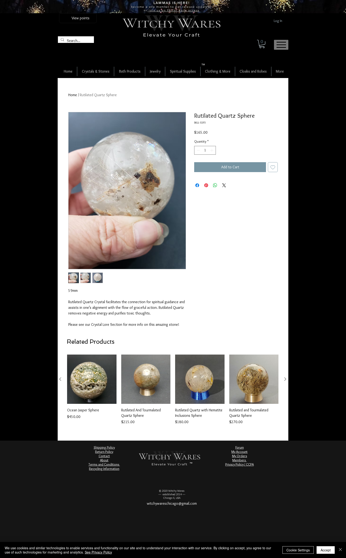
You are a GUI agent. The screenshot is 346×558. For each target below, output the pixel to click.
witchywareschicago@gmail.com (172, 503)
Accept (326, 550)
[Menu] (281, 45)
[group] (172, 389)
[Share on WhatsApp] (215, 197)
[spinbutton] (205, 162)
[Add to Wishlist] (273, 179)
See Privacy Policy (98, 552)
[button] (262, 44)
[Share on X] (224, 197)
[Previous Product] (60, 379)
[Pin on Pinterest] (206, 197)
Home (72, 95)
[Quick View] (92, 379)
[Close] (340, 550)
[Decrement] (198, 162)
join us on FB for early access (173, 10)
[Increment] (212, 162)
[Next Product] (285, 379)
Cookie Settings (298, 550)
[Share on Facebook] (197, 197)
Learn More (230, 144)
